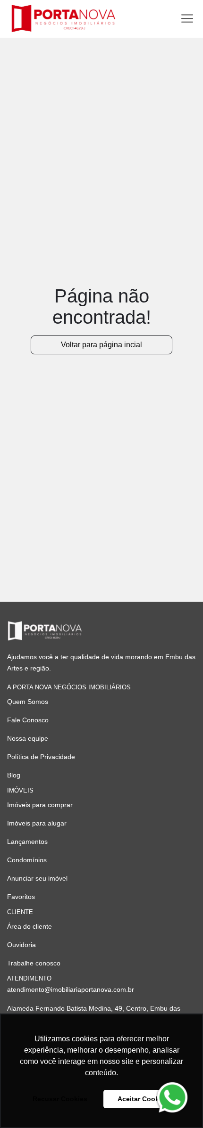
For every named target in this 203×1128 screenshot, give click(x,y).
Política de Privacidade (41, 756)
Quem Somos (27, 701)
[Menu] (187, 19)
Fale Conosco (28, 720)
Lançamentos (27, 841)
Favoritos (21, 896)
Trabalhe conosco (33, 963)
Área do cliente (29, 926)
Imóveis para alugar (37, 823)
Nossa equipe (27, 738)
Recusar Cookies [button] (60, 1099)
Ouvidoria (21, 944)
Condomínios (27, 860)
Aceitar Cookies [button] (143, 1099)
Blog (13, 775)
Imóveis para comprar (40, 805)
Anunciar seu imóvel (37, 878)
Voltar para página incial (101, 345)
